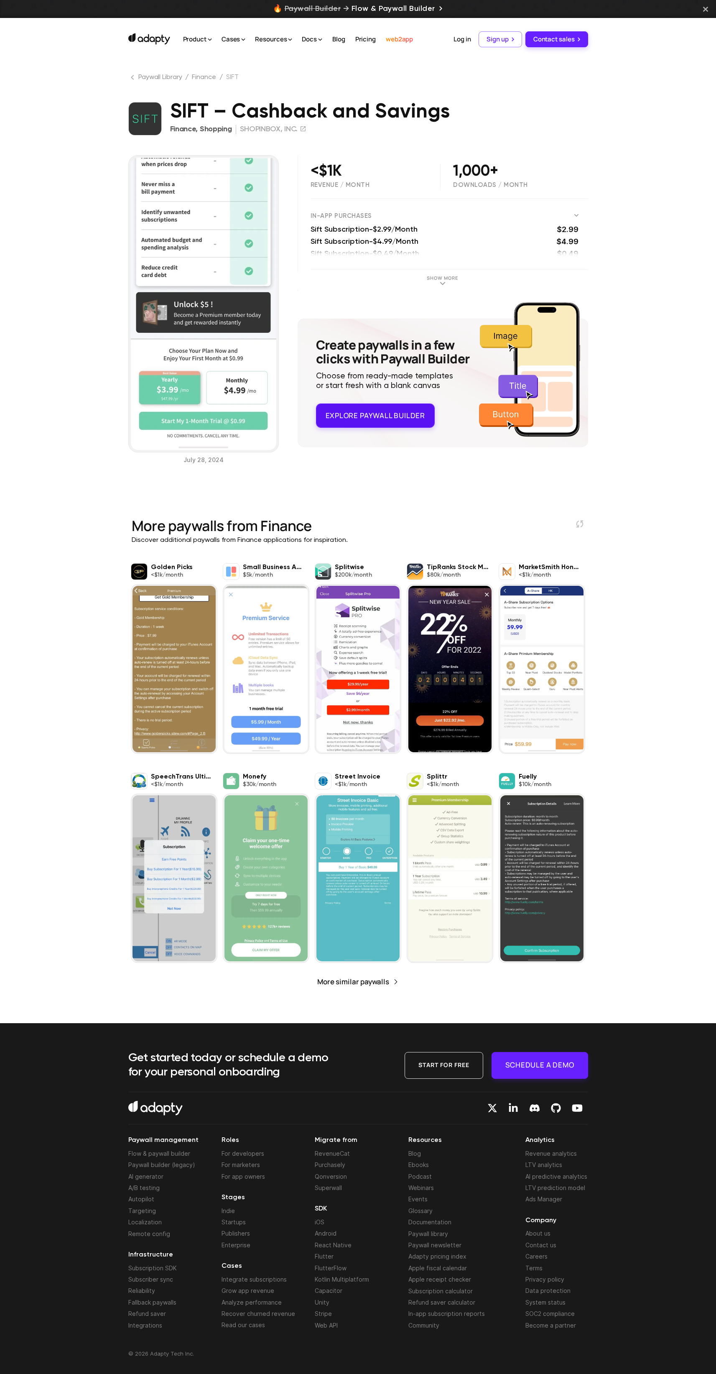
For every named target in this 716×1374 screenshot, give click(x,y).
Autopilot (141, 1199)
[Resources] (290, 39)
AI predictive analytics (556, 1176)
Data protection (548, 1290)
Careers (536, 1256)
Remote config (149, 1233)
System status (545, 1302)
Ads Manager (543, 1199)
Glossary (420, 1210)
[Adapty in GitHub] (555, 1108)
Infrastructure (150, 1254)
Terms (534, 1268)
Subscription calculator (440, 1291)
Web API (326, 1325)
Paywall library (428, 1233)
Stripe (323, 1313)
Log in (462, 39)
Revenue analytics (551, 1153)
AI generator (145, 1176)
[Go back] (133, 79)
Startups (234, 1222)
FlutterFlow (331, 1268)
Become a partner (550, 1325)
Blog (338, 39)
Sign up (497, 39)
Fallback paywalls (152, 1302)
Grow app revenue (248, 1290)
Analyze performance (252, 1302)
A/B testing (144, 1187)
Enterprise (236, 1245)
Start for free (443, 1065)
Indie (228, 1210)
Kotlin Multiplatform (342, 1279)
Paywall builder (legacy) (161, 1164)
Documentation (429, 1222)
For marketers (241, 1164)
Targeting (142, 1210)
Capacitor (328, 1290)
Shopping (216, 129)
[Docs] (320, 39)
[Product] (209, 39)
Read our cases (243, 1324)
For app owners (243, 1176)
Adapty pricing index (437, 1256)
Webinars (421, 1187)
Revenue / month (340, 185)
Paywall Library (160, 77)
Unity (322, 1302)
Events (418, 1199)
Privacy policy (544, 1279)
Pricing (365, 39)
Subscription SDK (152, 1268)
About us (537, 1233)
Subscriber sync (150, 1279)
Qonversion (331, 1176)
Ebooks (418, 1164)
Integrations (145, 1325)
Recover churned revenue (258, 1313)
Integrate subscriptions (254, 1279)
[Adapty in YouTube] (577, 1108)
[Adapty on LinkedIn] (513, 1108)
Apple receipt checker (439, 1279)
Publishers (236, 1233)
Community (423, 1325)
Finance (204, 77)
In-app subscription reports (446, 1313)
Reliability (141, 1290)
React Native (333, 1245)
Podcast (420, 1176)
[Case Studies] (243, 39)
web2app (399, 39)
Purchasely (330, 1164)
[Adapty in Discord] (534, 1108)
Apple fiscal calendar (437, 1268)
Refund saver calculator (441, 1302)
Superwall (328, 1187)
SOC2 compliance (550, 1313)
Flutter (324, 1256)
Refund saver (147, 1313)
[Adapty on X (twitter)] (492, 1108)
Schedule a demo (539, 1065)
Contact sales (554, 39)
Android (325, 1233)
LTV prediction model (555, 1187)
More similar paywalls (353, 981)
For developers (243, 1153)
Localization (145, 1222)
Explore (375, 414)
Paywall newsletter (434, 1245)
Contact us (540, 1245)
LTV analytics (543, 1164)
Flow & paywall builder (159, 1153)
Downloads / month (490, 185)
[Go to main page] (149, 39)
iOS (319, 1222)
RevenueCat (332, 1153)
